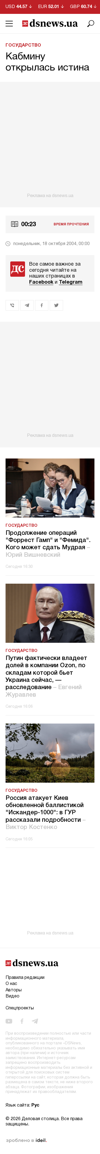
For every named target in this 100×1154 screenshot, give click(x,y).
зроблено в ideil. (26, 1140)
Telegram (70, 282)
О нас (11, 984)
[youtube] (9, 1021)
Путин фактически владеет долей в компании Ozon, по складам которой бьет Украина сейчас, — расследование (46, 677)
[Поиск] (90, 23)
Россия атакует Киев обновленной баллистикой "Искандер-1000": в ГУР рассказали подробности (46, 812)
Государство (23, 45)
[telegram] (34, 1021)
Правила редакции (25, 978)
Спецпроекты (20, 1008)
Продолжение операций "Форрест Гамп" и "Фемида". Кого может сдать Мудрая (48, 544)
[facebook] (22, 1021)
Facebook (41, 282)
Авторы (14, 990)
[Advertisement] (50, 140)
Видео (12, 996)
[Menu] (9, 23)
